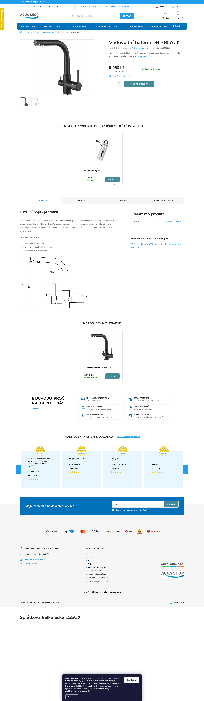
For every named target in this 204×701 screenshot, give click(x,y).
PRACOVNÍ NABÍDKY (35, 7)
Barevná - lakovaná (174, 221)
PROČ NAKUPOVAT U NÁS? (98, 567)
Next (185, 469)
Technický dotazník (116, 592)
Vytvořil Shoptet (178, 602)
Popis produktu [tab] (40, 200)
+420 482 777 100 (30, 564)
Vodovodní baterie (141, 244)
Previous (18, 469)
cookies (78, 688)
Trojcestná (161, 221)
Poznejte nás (37, 408)
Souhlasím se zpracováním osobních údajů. (131, 510)
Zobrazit (112, 179)
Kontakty (86, 592)
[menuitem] (28, 26)
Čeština (161, 7)
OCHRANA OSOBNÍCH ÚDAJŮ (99, 578)
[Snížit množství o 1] (119, 85)
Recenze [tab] (81, 200)
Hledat (127, 16)
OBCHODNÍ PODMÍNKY (97, 574)
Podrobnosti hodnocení (140, 48)
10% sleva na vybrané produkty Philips (33, 2)
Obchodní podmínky (99, 592)
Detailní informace (143, 56)
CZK (177, 7)
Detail (112, 376)
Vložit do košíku (139, 84)
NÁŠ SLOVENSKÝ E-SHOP (98, 581)
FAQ (57, 7)
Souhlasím (131, 680)
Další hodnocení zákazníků (128, 437)
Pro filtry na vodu (175, 228)
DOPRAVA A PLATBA (96, 571)
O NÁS (22, 7)
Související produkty (162, 200)
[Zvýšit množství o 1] (119, 82)
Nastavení (71, 697)
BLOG (49, 7)
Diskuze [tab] (123, 200)
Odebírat (171, 504)
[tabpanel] (102, 159)
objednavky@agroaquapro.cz (34, 559)
